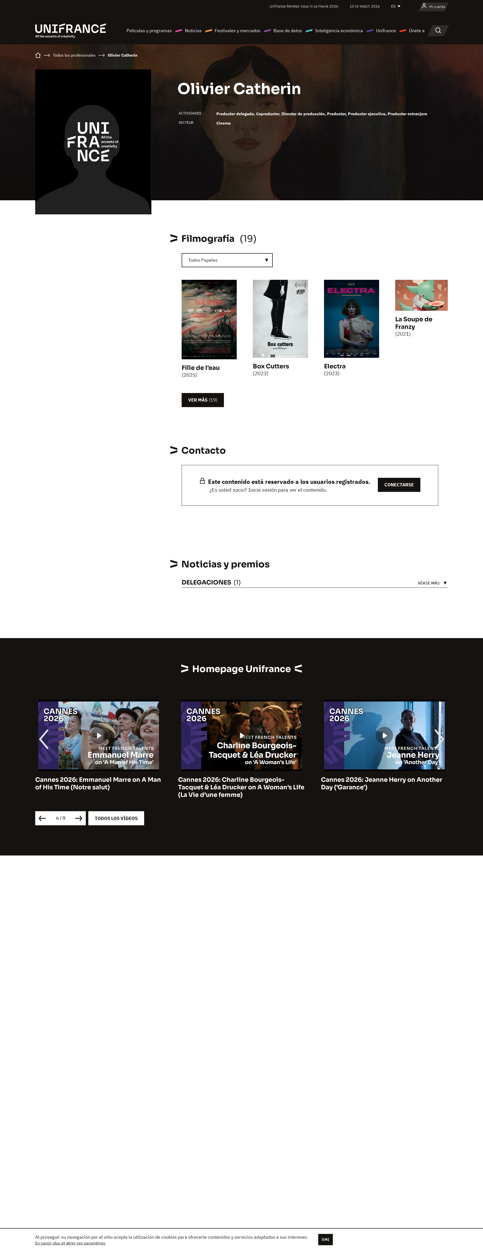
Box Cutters (271, 366)
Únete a (417, 30)
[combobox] (227, 260)
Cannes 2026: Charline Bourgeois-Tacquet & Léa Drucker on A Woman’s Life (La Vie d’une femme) (241, 787)
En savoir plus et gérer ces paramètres (70, 1242)
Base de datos (287, 30)
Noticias (193, 30)
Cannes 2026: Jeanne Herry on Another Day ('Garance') (381, 783)
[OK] (325, 1239)
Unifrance (386, 30)
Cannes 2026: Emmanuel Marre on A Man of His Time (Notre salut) (98, 783)
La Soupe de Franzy (413, 323)
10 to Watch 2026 (365, 6)
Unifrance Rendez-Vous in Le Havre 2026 (304, 6)
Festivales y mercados (237, 30)
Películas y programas (149, 30)
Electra (335, 366)
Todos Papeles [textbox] (203, 260)
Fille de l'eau (201, 368)
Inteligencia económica (339, 30)
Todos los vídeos (116, 818)
